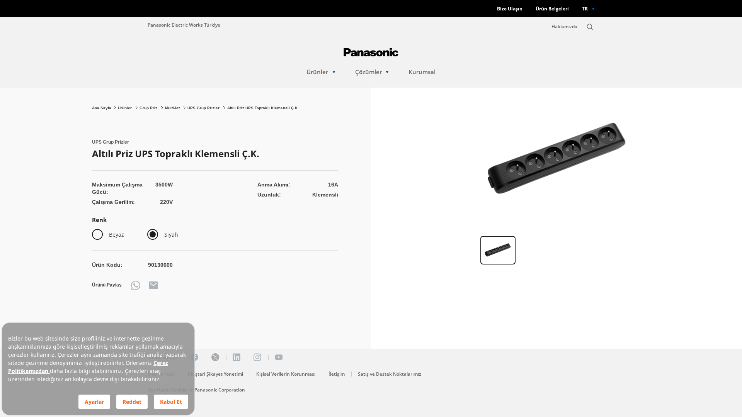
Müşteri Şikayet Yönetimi (215, 374)
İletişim (336, 374)
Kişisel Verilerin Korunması (285, 374)
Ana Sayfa (101, 108)
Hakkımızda (564, 26)
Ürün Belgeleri (552, 9)
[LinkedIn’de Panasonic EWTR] (236, 357)
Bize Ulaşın (509, 9)
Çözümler (368, 72)
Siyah (171, 234)
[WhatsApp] (135, 285)
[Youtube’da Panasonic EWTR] (279, 357)
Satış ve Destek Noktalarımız (389, 374)
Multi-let (173, 108)
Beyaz (116, 234)
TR (585, 8)
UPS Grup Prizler (204, 108)
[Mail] (153, 285)
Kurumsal (422, 72)
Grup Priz (149, 108)
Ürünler (317, 72)
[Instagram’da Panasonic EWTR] (257, 357)
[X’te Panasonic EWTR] (215, 357)
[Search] (589, 26)
